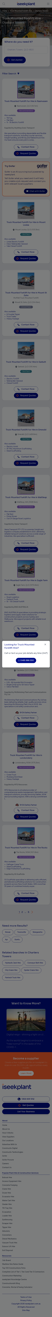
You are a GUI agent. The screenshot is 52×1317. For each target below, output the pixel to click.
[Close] (45, 644)
